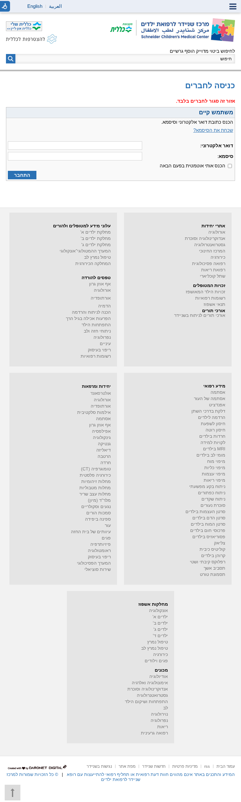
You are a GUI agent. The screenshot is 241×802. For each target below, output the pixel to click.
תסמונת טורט (212, 574)
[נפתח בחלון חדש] (123, 28)
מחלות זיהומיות (96, 481)
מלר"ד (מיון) (99, 500)
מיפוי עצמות (213, 474)
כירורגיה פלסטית (95, 475)
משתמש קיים (216, 112)
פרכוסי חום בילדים (207, 530)
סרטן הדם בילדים (208, 518)
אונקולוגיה (158, 610)
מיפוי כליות (214, 467)
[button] (10, 58)
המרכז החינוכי (212, 251)
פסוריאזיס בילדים (208, 536)
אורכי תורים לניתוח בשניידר (199, 315)
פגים (106, 538)
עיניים (105, 343)
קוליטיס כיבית (212, 549)
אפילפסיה (101, 431)
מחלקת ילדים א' (95, 232)
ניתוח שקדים (213, 499)
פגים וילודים (156, 660)
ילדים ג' (160, 629)
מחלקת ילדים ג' (96, 244)
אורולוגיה (216, 232)
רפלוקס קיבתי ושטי (207, 562)
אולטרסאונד (100, 393)
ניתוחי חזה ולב (97, 331)
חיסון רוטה (215, 430)
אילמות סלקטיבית (94, 412)
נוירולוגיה (159, 714)
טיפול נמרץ (157, 642)
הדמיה (104, 306)
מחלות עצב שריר (95, 494)
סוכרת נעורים (213, 505)
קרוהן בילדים (213, 555)
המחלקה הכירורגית (93, 263)
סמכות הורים (98, 513)
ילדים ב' (160, 623)
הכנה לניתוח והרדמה (91, 312)
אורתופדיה (101, 298)
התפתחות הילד (96, 324)
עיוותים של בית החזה (91, 531)
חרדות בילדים (212, 436)
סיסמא (226, 156)
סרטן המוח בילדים (208, 524)
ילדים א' (160, 617)
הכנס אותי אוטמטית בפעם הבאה (192, 165)
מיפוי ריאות (214, 480)
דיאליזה (103, 450)
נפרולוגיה (102, 337)
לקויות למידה (213, 442)
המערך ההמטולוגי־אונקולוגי (85, 251)
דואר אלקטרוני (217, 145)
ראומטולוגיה (99, 550)
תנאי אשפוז (214, 304)
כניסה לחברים (210, 85)
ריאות (162, 726)
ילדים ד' (160, 635)
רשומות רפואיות (210, 298)
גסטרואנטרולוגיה (209, 244)
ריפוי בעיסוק (99, 350)
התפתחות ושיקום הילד (146, 701)
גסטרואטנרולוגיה (152, 695)
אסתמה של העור (209, 398)
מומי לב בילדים (210, 455)
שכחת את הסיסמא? (213, 130)
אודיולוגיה (158, 676)
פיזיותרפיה (100, 544)
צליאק (219, 543)
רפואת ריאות (213, 270)
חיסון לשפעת (213, 423)
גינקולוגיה (102, 437)
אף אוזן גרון (100, 284)
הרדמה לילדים (211, 417)
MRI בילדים (214, 449)
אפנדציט (217, 405)
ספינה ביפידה (98, 519)
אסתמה (218, 392)
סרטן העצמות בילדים (205, 511)
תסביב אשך (214, 568)
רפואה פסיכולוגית (208, 263)
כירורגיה (218, 257)
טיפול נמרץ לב (97, 257)
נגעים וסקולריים (96, 506)
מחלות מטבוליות (95, 487)
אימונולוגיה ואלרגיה (150, 682)
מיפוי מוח (216, 461)
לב (165, 708)
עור (108, 525)
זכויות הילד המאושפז (205, 292)
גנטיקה (104, 444)
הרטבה (104, 456)
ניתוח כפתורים (211, 492)
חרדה (105, 462)
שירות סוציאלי (97, 569)
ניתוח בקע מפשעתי (207, 486)
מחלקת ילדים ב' (96, 238)
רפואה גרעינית (154, 733)
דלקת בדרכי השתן (208, 411)
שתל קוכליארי (212, 276)
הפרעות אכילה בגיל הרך (88, 318)
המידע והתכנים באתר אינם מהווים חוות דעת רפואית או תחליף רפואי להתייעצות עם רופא (151, 774)
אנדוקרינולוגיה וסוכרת (147, 689)
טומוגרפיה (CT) (96, 469)
